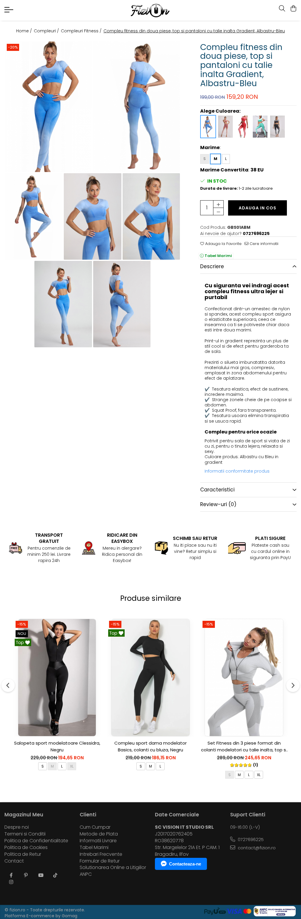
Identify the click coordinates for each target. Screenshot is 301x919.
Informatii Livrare (98, 841)
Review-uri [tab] (218, 504)
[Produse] (9, 11)
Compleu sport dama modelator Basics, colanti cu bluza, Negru (150, 746)
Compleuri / (47, 31)
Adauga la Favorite (223, 243)
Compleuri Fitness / (82, 31)
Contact (14, 861)
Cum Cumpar (95, 827)
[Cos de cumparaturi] (293, 8)
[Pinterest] (26, 875)
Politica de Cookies (26, 847)
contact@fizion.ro (256, 848)
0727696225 (250, 839)
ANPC (86, 874)
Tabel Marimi (218, 255)
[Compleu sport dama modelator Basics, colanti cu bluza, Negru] (150, 677)
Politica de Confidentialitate (36, 841)
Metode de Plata (99, 834)
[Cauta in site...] (282, 8)
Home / (24, 31)
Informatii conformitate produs (237, 471)
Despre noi (16, 827)
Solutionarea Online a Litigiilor (113, 867)
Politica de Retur (22, 854)
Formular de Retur (100, 861)
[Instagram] (11, 882)
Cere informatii (263, 243)
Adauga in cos (257, 208)
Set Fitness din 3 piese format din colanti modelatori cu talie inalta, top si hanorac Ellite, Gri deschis (244, 746)
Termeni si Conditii (25, 834)
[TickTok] (55, 875)
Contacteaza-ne (185, 863)
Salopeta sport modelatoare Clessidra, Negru (57, 746)
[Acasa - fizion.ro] (150, 10)
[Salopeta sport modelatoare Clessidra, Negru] (57, 677)
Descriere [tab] (212, 266)
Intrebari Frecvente (101, 854)
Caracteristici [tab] (217, 489)
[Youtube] (40, 875)
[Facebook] (11, 875)
